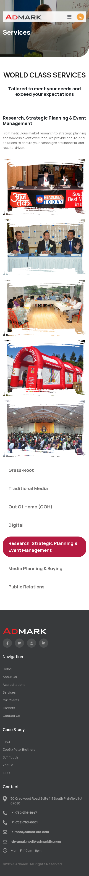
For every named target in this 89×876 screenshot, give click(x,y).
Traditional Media (28, 488)
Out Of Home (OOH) (30, 507)
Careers (9, 708)
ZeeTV (8, 765)
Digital (16, 525)
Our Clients (11, 700)
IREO (6, 773)
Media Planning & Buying (35, 568)
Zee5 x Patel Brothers (19, 749)
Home (7, 669)
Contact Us (11, 715)
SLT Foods (10, 757)
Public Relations (26, 587)
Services (9, 692)
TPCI (6, 742)
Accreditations (14, 684)
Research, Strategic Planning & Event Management (42, 546)
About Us (10, 677)
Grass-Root (21, 470)
